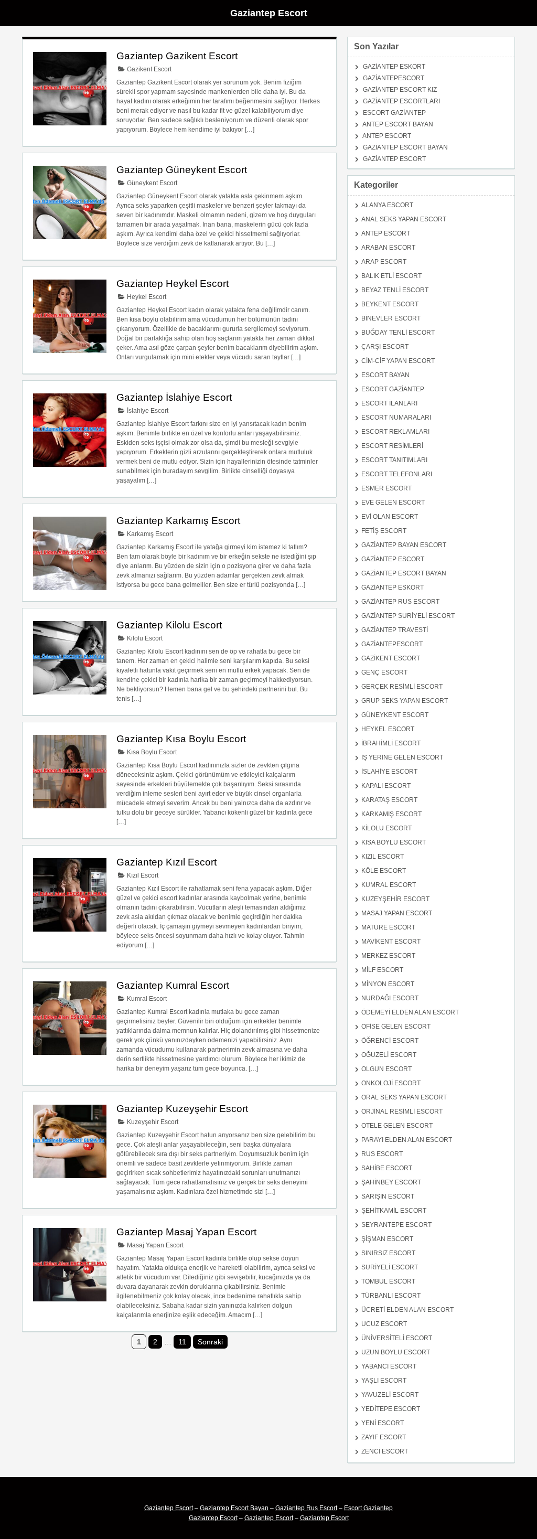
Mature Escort (388, 927)
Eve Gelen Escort (393, 502)
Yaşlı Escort (383, 1380)
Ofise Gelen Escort (396, 1026)
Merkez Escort (388, 955)
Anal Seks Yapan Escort (403, 219)
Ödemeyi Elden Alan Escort (410, 1012)
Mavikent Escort (391, 941)
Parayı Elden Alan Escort (406, 1139)
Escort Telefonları (396, 474)
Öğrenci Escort (389, 1040)
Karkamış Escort (149, 534)
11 (182, 1342)
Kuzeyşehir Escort (151, 1122)
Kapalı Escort (386, 785)
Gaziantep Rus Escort (400, 601)
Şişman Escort (387, 1239)
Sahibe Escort (386, 1168)
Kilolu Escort (144, 638)
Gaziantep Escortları (401, 101)
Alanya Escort (387, 205)
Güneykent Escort (151, 183)
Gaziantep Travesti (394, 630)
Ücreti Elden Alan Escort (407, 1309)
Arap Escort (383, 261)
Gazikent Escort (148, 69)
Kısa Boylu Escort (151, 752)
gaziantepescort (393, 78)
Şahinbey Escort (391, 1182)
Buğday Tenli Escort (398, 332)
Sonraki (210, 1342)
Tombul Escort (388, 1281)
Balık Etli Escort (391, 276)
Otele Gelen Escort (397, 1125)
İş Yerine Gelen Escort (402, 757)
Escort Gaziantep (394, 112)
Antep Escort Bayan (397, 124)
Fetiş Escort (383, 531)
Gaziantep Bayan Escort (403, 545)
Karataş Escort (389, 800)
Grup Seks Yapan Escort (404, 700)
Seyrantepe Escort (396, 1224)
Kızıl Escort (141, 875)
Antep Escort (386, 136)
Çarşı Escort (385, 346)
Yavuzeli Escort (389, 1394)
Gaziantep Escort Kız (400, 89)
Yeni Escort (382, 1423)
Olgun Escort (386, 1069)
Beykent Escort (389, 304)
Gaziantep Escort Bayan (405, 147)
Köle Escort (383, 870)
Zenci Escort (384, 1451)
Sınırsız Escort (388, 1253)
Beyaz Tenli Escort (394, 290)
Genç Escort (384, 672)
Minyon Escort (387, 984)
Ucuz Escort (384, 1324)
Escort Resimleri (392, 446)
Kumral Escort (146, 998)
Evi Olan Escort (389, 516)
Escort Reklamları (395, 431)
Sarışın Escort (387, 1196)
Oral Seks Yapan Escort (404, 1097)
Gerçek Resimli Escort (402, 686)
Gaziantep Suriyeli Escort (408, 615)
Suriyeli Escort (389, 1267)
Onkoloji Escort (391, 1083)
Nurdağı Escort (389, 998)
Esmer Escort (386, 488)
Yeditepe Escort (390, 1409)
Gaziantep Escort (268, 13)
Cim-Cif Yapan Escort (398, 361)
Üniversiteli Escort (396, 1338)
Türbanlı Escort (391, 1295)
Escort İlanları (389, 403)
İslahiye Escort (146, 410)
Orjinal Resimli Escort (402, 1111)
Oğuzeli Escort (388, 1055)
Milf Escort (382, 970)
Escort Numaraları (396, 417)
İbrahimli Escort (391, 743)
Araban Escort (388, 247)
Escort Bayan (385, 375)
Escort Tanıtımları (394, 460)
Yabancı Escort (388, 1366)
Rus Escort (382, 1154)
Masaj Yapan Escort (154, 1245)
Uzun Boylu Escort (395, 1352)
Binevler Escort (391, 318)
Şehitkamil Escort (393, 1210)
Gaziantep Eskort (394, 66)
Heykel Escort (145, 297)
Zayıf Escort (383, 1437)
